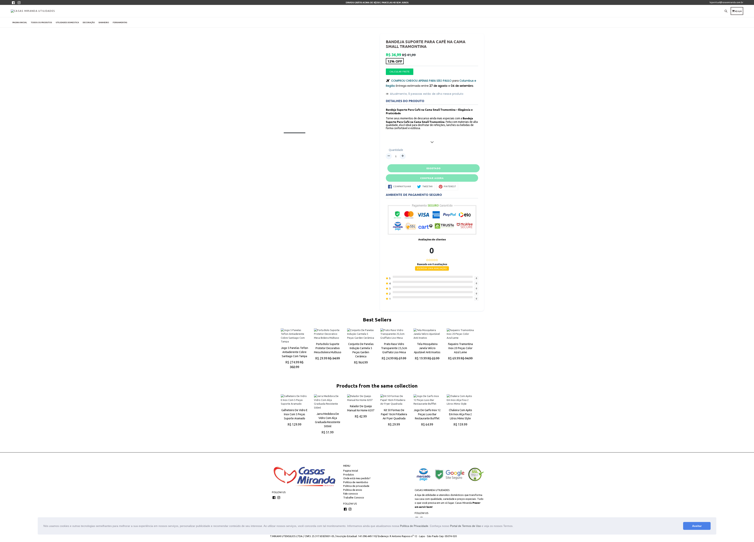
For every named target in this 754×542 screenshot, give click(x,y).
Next (476, 353)
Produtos (348, 474)
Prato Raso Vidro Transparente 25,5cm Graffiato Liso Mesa (394, 348)
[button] (514, 526)
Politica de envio (352, 489)
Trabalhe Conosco (353, 497)
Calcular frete (400, 71)
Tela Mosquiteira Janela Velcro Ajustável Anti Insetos (427, 348)
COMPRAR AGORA (432, 178)
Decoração (89, 22)
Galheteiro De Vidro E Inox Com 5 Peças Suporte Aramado (294, 414)
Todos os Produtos (41, 22)
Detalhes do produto (405, 101)
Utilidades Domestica (67, 22)
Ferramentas (120, 22)
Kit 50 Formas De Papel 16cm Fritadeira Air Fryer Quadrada (394, 414)
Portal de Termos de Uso (465, 525)
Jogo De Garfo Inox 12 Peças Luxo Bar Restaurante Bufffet (427, 414)
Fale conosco (350, 493)
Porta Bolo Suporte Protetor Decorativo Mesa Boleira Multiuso (327, 348)
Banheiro (104, 22)
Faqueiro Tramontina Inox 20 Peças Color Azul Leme (460, 348)
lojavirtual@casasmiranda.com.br (726, 2)
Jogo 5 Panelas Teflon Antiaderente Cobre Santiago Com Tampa (294, 352)
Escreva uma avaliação (432, 268)
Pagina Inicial (19, 22)
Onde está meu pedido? (357, 478)
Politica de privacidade (356, 486)
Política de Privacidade (414, 525)
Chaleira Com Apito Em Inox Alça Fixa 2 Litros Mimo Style (460, 414)
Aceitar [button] (697, 525)
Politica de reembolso (355, 482)
